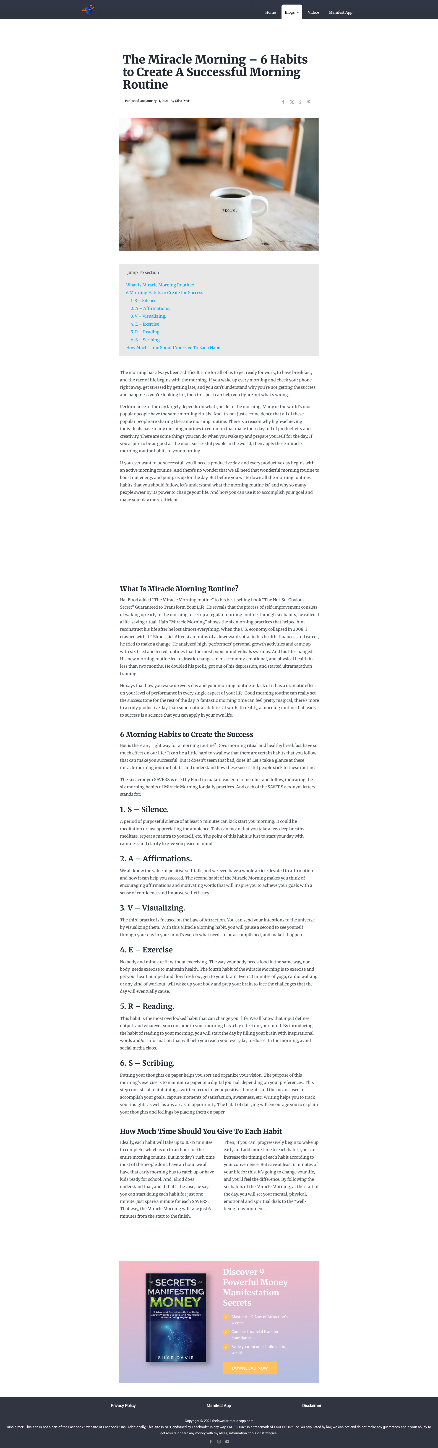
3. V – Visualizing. (148, 316)
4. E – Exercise (145, 324)
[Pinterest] (308, 102)
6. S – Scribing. (146, 339)
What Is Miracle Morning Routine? (160, 285)
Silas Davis (182, 101)
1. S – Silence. (144, 300)
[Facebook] (283, 102)
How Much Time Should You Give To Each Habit (173, 347)
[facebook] (211, 1441)
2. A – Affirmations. (150, 308)
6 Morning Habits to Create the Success (164, 292)
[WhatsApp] (300, 102)
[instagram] (219, 1441)
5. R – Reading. (146, 331)
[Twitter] (292, 102)
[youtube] (227, 1441)
